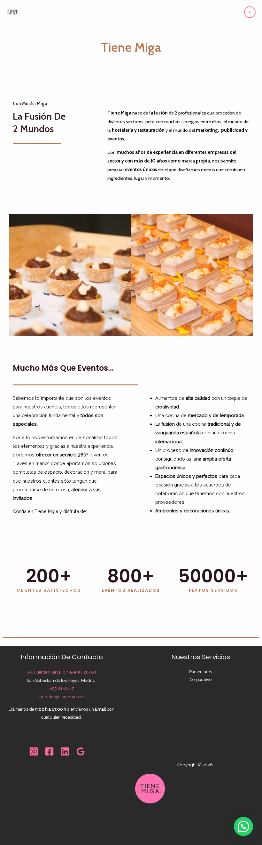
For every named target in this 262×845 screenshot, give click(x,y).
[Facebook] (49, 751)
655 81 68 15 (61, 688)
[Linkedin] (65, 751)
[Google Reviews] (80, 751)
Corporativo (201, 679)
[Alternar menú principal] (250, 12)
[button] (17, 275)
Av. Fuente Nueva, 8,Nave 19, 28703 (61, 672)
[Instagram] (33, 751)
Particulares (200, 671)
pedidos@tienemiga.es (61, 696)
